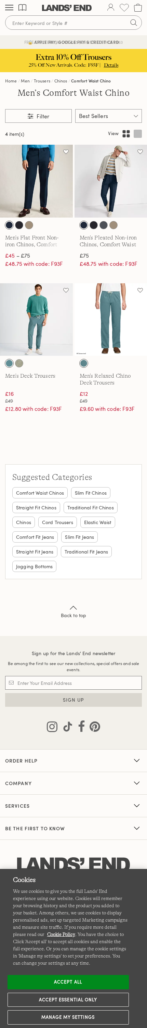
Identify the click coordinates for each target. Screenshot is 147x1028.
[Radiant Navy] (9, 225)
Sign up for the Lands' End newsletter (73, 653)
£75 (84, 255)
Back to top (73, 615)
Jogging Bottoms (34, 566)
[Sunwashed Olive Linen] (19, 363)
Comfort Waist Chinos (40, 493)
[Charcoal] (103, 225)
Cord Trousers (57, 522)
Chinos (60, 80)
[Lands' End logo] (73, 865)
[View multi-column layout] (126, 134)
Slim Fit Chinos (91, 493)
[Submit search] (133, 22)
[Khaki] (29, 225)
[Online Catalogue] (22, 7)
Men (25, 80)
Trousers (42, 80)
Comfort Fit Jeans (35, 537)
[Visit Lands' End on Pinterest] (92, 728)
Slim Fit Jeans (79, 537)
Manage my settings (68, 1017)
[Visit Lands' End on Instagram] (52, 728)
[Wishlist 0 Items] (124, 8)
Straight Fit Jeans (35, 551)
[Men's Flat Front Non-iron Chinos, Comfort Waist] (36, 181)
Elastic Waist (97, 522)
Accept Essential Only (68, 1000)
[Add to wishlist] (66, 151)
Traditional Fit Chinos (90, 507)
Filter (42, 116)
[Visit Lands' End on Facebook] (79, 728)
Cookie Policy (61, 934)
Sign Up (73, 700)
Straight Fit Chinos (36, 507)
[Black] (19, 225)
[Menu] (9, 8)
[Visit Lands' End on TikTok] (65, 728)
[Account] (111, 7)
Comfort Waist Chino (91, 80)
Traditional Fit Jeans (86, 551)
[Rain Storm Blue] (9, 363)
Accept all (68, 982)
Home (11, 80)
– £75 (17, 255)
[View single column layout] (138, 134)
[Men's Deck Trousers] (36, 319)
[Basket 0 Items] (138, 8)
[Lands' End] (67, 7)
